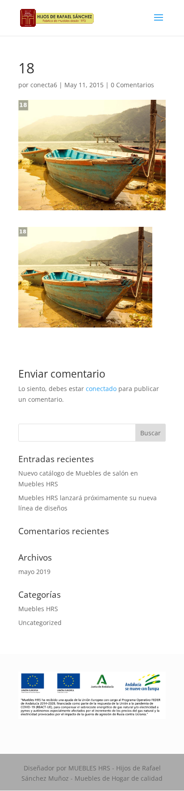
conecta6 (43, 85)
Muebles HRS (38, 608)
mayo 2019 (34, 571)
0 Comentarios (132, 85)
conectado (101, 388)
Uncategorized (40, 622)
